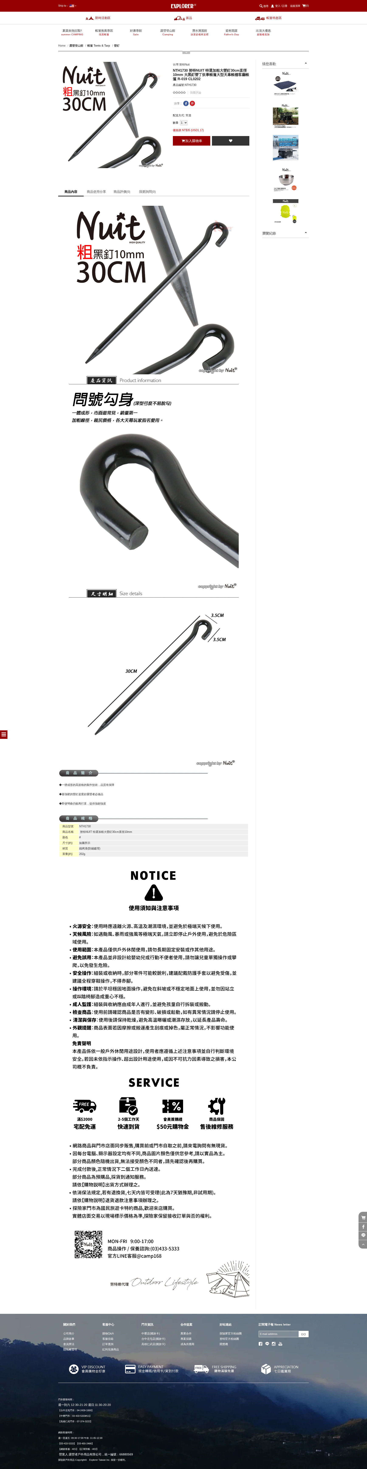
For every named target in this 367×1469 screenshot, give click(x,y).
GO (303, 1334)
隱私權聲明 (70, 1349)
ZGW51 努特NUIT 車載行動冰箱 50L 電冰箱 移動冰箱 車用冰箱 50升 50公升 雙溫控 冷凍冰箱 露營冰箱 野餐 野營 (285, 150)
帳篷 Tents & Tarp (98, 45)
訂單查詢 (107, 1344)
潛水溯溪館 (199, 32)
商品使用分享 (96, 191)
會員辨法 (68, 1344)
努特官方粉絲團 (229, 1338)
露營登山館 (167, 32)
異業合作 (186, 1333)
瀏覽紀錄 (269, 233)
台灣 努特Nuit (181, 64)
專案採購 (186, 1338)
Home (61, 45)
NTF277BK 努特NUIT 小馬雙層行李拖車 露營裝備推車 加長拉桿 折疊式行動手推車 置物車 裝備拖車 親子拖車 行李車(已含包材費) (285, 118)
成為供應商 (187, 1344)
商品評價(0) (122, 191)
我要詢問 (147, 191)
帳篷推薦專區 (104, 32)
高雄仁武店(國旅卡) (153, 1344)
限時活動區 (103, 18)
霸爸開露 (231, 32)
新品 (189, 18)
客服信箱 (107, 1338)
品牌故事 (68, 1338)
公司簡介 (68, 1333)
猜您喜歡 (269, 64)
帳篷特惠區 (274, 18)
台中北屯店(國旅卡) (153, 1338)
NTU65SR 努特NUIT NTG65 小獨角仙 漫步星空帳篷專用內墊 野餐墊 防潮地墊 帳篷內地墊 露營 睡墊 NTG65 (285, 86)
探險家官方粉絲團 (231, 1333)
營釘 (117, 45)
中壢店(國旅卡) (150, 1333)
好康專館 (136, 32)
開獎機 (224, 1344)
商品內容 (71, 191)
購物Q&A (108, 1333)
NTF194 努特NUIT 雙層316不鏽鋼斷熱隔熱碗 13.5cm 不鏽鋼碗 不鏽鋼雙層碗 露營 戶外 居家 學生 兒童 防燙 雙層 (285, 182)
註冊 (284, 5)
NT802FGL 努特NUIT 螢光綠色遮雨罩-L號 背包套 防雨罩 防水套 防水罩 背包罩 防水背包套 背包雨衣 (285, 215)
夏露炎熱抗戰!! (72, 32)
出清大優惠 (263, 32)
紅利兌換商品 (110, 1349)
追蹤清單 (295, 5)
